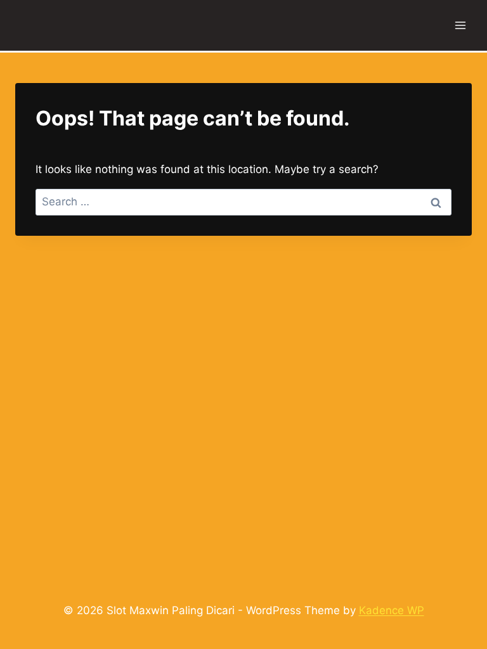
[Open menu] (460, 25)
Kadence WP (391, 610)
